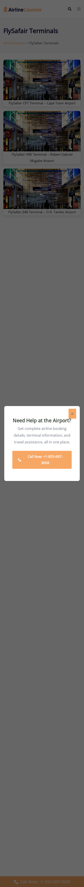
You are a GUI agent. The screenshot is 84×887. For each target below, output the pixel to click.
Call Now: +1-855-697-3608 (45, 459)
